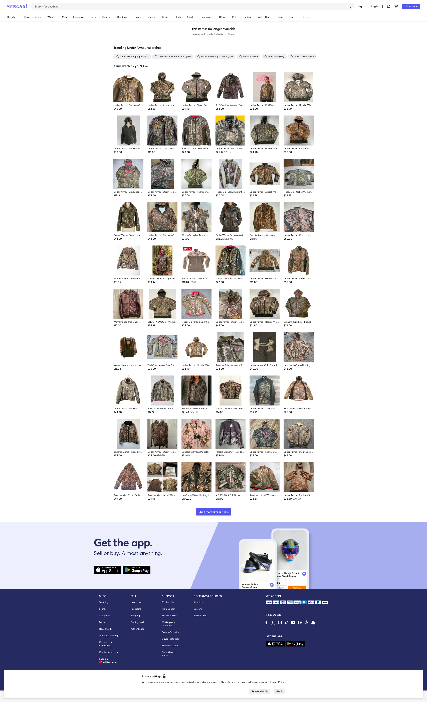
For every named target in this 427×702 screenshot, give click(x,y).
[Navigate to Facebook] (266, 622)
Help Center (168, 608)
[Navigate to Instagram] (280, 622)
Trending (103, 602)
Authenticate (137, 628)
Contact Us (167, 602)
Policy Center (200, 615)
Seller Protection (170, 645)
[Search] (349, 6)
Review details (260, 691)
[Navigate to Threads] (306, 622)
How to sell (136, 602)
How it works (105, 628)
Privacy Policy (277, 682)
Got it (279, 691)
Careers (197, 608)
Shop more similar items (214, 512)
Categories (104, 615)
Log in (374, 6)
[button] (388, 6)
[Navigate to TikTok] (286, 622)
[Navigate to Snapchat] (313, 622)
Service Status (169, 615)
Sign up (362, 6)
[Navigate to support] (269, 602)
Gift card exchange (109, 635)
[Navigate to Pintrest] (300, 622)
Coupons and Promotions (106, 643)
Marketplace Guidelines (168, 623)
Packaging (136, 608)
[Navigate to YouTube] (293, 622)
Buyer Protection (170, 638)
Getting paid (137, 622)
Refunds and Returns (168, 653)
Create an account (108, 652)
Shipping (135, 615)
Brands (102, 608)
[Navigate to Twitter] (273, 622)
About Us (198, 602)
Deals (102, 622)
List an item (411, 6)
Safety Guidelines (171, 632)
